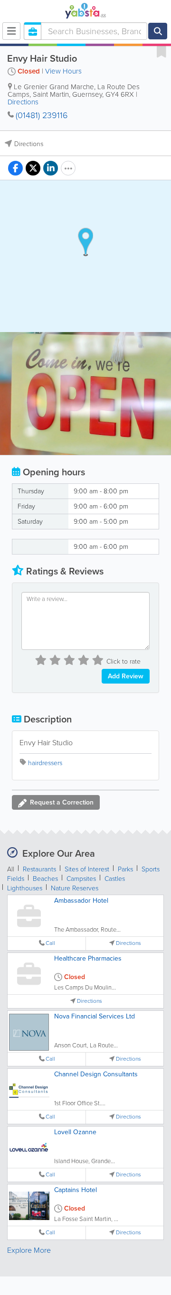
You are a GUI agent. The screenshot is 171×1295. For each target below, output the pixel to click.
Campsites (81, 879)
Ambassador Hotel (81, 901)
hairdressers (45, 763)
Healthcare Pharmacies (88, 958)
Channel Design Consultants (96, 1074)
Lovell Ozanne (75, 1132)
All (10, 869)
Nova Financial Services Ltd (94, 1016)
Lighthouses (24, 888)
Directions (23, 102)
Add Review (125, 676)
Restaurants (39, 869)
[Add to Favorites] (161, 51)
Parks (125, 869)
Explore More (29, 1250)
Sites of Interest (87, 869)
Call (50, 943)
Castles (114, 879)
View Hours (63, 71)
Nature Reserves (74, 888)
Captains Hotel (75, 1190)
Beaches (45, 879)
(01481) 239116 (42, 115)
